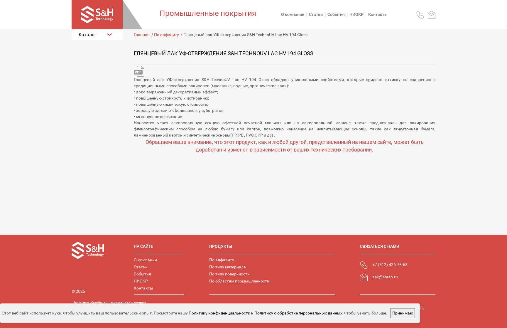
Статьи (316, 14)
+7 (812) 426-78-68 (390, 264)
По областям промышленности (239, 281)
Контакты (378, 14)
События (336, 14)
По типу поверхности (229, 274)
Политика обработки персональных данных (109, 302)
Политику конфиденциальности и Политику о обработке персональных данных (265, 313)
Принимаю (402, 313)
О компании (292, 14)
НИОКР (356, 14)
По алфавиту (221, 260)
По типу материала (227, 267)
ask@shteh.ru (385, 277)
